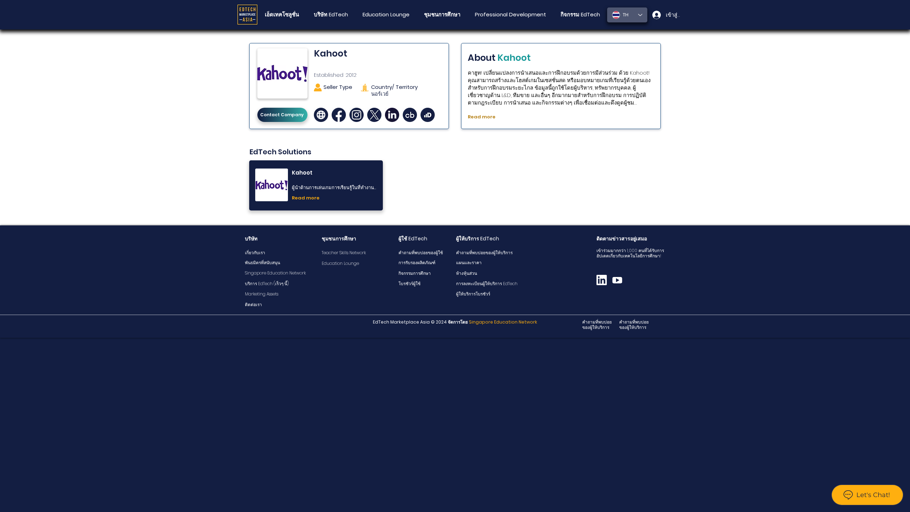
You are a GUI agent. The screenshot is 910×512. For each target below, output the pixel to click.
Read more (482, 116)
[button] (442, 14)
